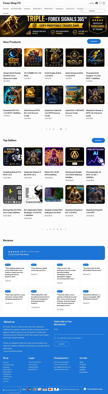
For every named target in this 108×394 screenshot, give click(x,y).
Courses (6, 381)
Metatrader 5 (7, 372)
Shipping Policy (33, 367)
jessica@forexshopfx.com (62, 367)
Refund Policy (33, 369)
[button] (104, 3)
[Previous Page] (42, 129)
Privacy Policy (33, 364)
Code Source (7, 376)
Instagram (83, 364)
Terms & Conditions (35, 362)
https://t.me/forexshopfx (13, 351)
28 (61, 129)
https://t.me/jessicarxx (61, 369)
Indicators (6, 367)
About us (9, 321)
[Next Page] (66, 129)
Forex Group (84, 372)
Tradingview (7, 374)
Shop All (5, 362)
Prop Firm (6, 379)
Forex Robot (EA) (8, 365)
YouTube (82, 369)
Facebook (83, 367)
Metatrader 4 (7, 369)
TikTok (82, 362)
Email (56, 329)
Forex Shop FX (12, 3)
